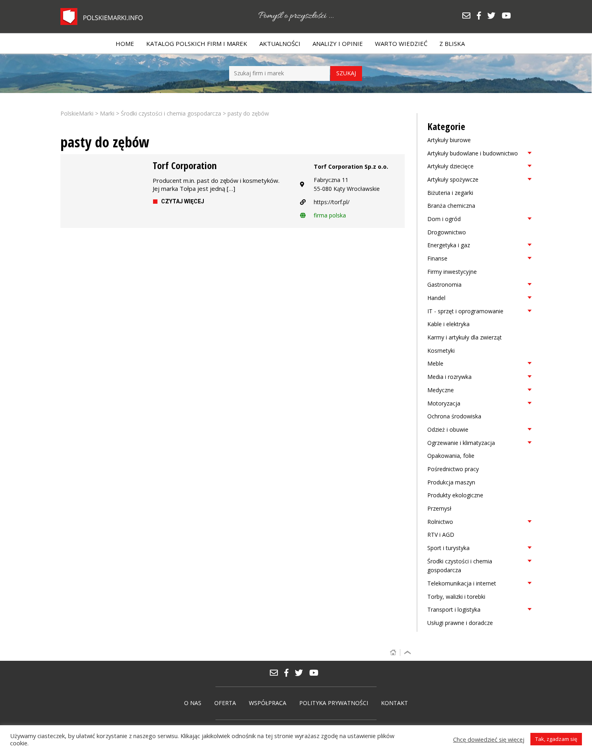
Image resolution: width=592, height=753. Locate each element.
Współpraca (267, 703)
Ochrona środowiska (454, 416)
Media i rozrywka (449, 377)
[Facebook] (481, 16)
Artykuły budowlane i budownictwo (472, 153)
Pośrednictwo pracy (453, 469)
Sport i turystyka (448, 548)
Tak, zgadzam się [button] (556, 739)
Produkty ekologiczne (455, 495)
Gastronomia (444, 284)
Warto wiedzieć (401, 43)
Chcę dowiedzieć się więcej (488, 739)
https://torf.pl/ (332, 202)
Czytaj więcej (182, 201)
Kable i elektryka (448, 324)
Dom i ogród (444, 219)
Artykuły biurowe (449, 140)
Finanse (437, 258)
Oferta (225, 703)
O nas (192, 703)
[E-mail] (469, 16)
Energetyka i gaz (448, 245)
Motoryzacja (443, 403)
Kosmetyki (441, 350)
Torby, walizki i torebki (456, 596)
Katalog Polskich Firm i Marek (196, 43)
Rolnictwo (440, 521)
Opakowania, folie (450, 455)
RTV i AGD (440, 534)
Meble (435, 363)
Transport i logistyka (453, 609)
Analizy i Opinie (338, 43)
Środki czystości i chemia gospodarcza (459, 565)
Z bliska (452, 43)
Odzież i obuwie (447, 429)
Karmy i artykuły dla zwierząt (464, 337)
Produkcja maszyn (451, 482)
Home (125, 43)
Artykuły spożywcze (452, 179)
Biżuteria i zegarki (450, 193)
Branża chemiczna (451, 205)
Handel (436, 298)
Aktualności (279, 43)
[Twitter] (494, 16)
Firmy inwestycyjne (452, 271)
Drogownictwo (446, 232)
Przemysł (439, 508)
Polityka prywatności (333, 703)
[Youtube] (508, 16)
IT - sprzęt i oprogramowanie (465, 311)
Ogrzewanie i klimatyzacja (461, 443)
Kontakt (394, 703)
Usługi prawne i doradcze (460, 623)
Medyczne (440, 390)
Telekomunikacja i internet (461, 583)
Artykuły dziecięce (450, 166)
